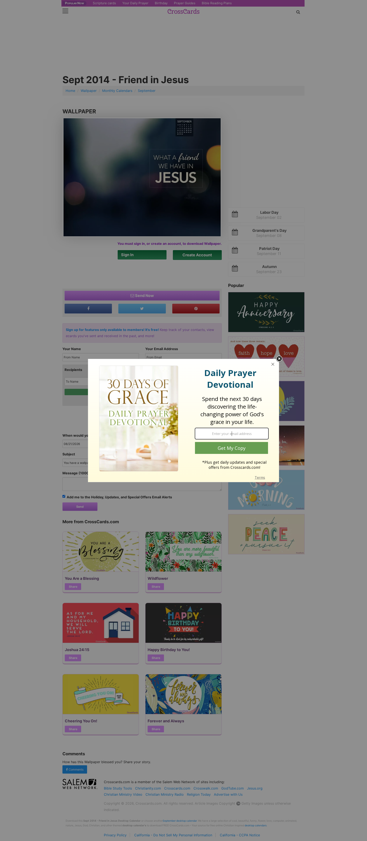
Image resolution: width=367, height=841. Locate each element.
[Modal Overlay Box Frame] (183, 420)
